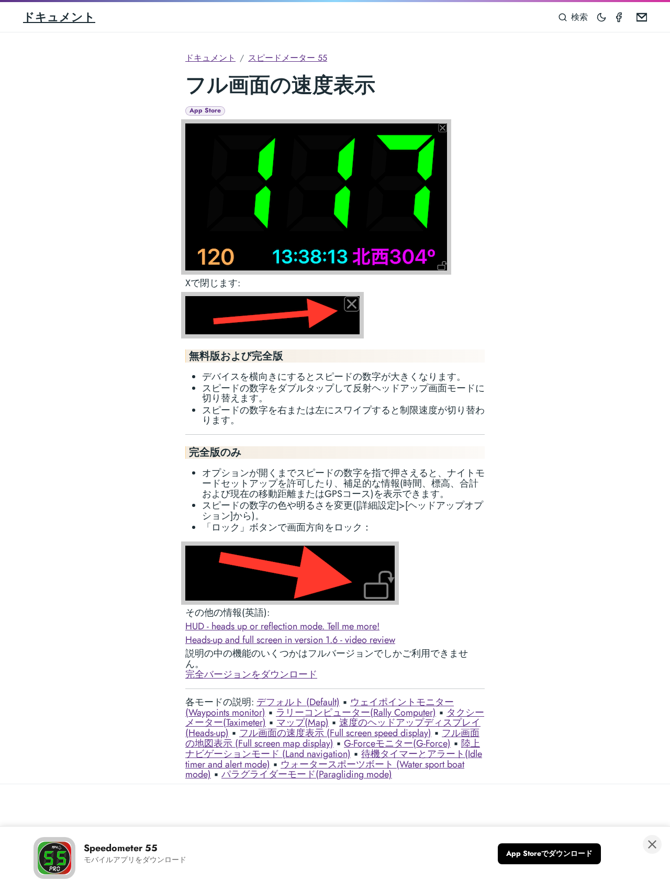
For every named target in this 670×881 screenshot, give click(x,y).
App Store (205, 110)
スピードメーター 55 (287, 58)
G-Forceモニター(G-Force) (397, 743)
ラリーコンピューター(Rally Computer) (356, 712)
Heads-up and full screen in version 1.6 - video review (290, 640)
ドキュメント (59, 16)
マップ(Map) (302, 722)
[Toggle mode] (602, 17)
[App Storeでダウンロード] (549, 853)
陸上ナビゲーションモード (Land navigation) (332, 749)
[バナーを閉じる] (652, 844)
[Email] (639, 17)
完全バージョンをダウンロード (251, 674)
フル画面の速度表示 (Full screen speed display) (335, 733)
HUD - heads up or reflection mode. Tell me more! (282, 626)
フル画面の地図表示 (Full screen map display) (332, 738)
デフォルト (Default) (298, 702)
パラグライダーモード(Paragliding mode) (306, 774)
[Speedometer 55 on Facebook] (620, 17)
